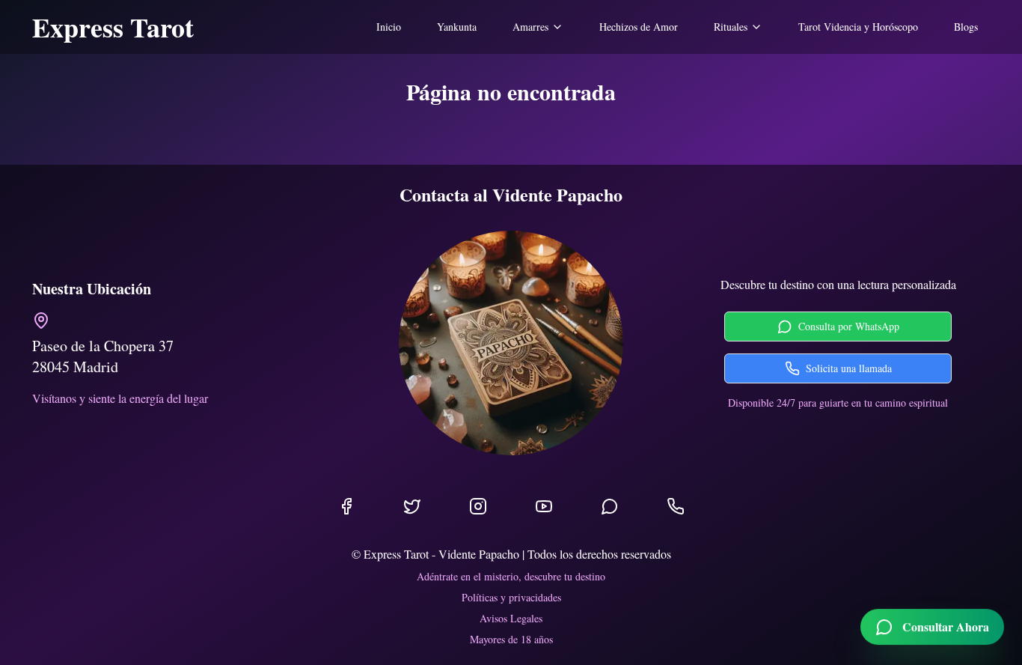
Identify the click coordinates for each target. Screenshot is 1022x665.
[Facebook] (346, 506)
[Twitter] (412, 506)
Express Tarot (113, 26)
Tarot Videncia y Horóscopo (858, 26)
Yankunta (457, 26)
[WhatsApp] (610, 506)
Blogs (966, 26)
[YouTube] (544, 506)
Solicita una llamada (849, 368)
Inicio (388, 26)
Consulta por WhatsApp (848, 326)
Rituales (730, 26)
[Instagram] (478, 506)
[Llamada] (676, 506)
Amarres (530, 26)
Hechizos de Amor (638, 26)
